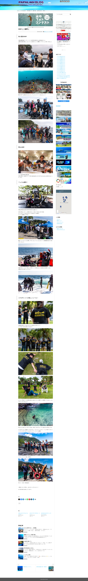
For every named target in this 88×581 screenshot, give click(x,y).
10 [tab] (38, 27)
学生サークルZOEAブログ (61, 78)
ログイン (58, 219)
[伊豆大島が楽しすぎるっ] (20, 550)
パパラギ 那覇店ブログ (61, 68)
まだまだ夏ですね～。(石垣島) (30, 527)
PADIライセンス (60, 228)
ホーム (18, 10)
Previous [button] (19, 19)
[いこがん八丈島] (20, 556)
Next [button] (51, 19)
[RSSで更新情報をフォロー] (68, 1)
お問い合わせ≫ (39, 10)
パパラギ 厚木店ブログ (61, 69)
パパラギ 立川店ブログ (61, 65)
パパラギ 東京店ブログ (61, 56)
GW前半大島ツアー (28, 541)
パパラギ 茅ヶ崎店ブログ (61, 72)
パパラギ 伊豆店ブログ (61, 66)
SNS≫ (44, 10)
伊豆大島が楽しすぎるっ (29, 548)
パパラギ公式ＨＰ (23, 10)
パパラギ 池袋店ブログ (61, 57)
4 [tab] (31, 27)
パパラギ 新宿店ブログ (61, 59)
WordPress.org (59, 223)
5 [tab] (32, 27)
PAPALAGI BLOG (45, 579)
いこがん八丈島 (27, 554)
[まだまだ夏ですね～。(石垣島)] (20, 530)
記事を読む (25, 538)
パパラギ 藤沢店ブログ (61, 63)
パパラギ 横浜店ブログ (61, 60)
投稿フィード (59, 220)
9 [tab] (37, 27)
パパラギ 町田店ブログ (61, 62)
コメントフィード (60, 222)
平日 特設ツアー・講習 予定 (31, 10)
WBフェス (46, 31)
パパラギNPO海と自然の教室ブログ (63, 76)
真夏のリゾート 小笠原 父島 (29, 534)
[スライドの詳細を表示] (35, 19)
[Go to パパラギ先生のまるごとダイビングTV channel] (64, 22)
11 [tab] (39, 27)
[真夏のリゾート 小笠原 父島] (20, 536)
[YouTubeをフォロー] (65, 1)
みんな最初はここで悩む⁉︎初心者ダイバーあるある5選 (63, 41)
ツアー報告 (50, 31)
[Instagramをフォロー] (63, 1)
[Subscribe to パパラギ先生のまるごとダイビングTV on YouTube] (63, 30)
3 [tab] (30, 27)
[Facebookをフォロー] (61, 1)
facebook (58, 105)
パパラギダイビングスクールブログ (63, 75)
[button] (70, 40)
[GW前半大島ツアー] (20, 543)
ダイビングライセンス (61, 229)
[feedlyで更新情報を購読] (67, 1)
